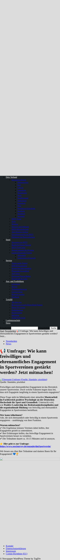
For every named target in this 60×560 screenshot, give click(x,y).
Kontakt (9, 546)
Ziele (14, 221)
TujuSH (9, 300)
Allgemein (21, 255)
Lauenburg (21, 190)
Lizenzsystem (17, 292)
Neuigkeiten (10, 331)
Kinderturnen (17, 313)
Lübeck (20, 188)
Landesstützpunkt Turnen (22, 253)
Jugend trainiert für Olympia (23, 250)
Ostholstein (22, 201)
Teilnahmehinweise (19, 289)
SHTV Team (16, 219)
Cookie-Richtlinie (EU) (16, 553)
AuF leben (16, 273)
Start (2, 331)
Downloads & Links (19, 279)
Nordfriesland (22, 198)
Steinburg (21, 214)
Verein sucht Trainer (20, 263)
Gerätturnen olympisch (26, 258)
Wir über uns (17, 302)
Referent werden (18, 294)
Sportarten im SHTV (20, 242)
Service (9, 260)
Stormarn (21, 216)
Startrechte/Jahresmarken (21, 268)
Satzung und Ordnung (20, 227)
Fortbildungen (17, 310)
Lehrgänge (16, 284)
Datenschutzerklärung (16, 548)
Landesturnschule (13, 320)
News (8, 323)
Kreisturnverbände (19, 180)
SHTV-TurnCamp (18, 247)
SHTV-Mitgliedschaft (20, 229)
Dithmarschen (22, 182)
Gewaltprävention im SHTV (22, 234)
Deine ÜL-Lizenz (18, 307)
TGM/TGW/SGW (18, 318)
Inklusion (15, 315)
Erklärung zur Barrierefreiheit (23, 237)
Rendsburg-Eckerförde (26, 208)
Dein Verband (11, 177)
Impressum (11, 551)
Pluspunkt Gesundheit (20, 271)
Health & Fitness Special (21, 245)
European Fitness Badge (21, 276)
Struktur (15, 224)
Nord (19, 195)
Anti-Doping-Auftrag (20, 232)
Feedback (15, 297)
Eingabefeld (5, 328)
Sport (8, 240)
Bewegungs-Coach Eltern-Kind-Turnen (27, 305)
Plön (19, 206)
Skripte (14, 286)
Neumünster (22, 193)
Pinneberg (21, 203)
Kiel (19, 185)
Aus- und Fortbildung (15, 281)
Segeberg (21, 211)
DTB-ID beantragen (19, 266)
